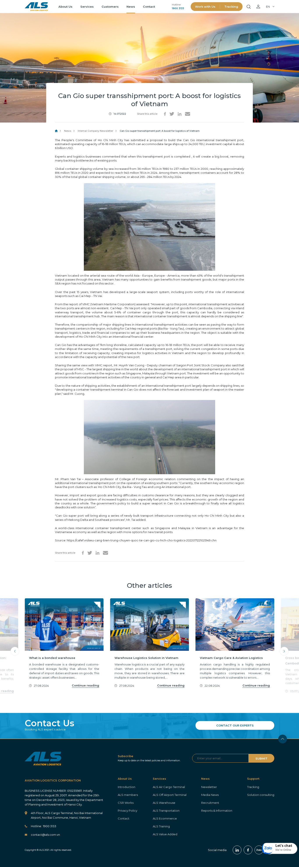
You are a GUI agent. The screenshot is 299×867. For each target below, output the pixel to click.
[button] (279, 848)
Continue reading (85, 685)
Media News (210, 795)
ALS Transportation (166, 810)
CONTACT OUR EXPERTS (235, 725)
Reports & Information (216, 810)
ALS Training (161, 826)
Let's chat (283, 845)
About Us (65, 6)
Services (87, 6)
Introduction (126, 787)
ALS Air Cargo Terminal (169, 787)
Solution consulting (260, 795)
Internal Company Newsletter (95, 130)
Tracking (231, 6)
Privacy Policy (127, 810)
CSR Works (126, 802)
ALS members (128, 795)
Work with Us (205, 6)
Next (284, 651)
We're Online (283, 850)
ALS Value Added (165, 834)
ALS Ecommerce (165, 818)
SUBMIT (261, 758)
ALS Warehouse (164, 802)
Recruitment (210, 802)
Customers (110, 6)
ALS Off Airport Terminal (169, 795)
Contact (149, 6)
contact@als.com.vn (45, 834)
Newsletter (209, 787)
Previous (15, 651)
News (131, 6)
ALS (36, 6)
